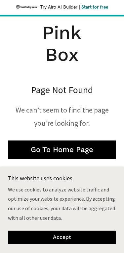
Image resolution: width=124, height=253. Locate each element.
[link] (62, 44)
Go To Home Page (62, 149)
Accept (62, 237)
